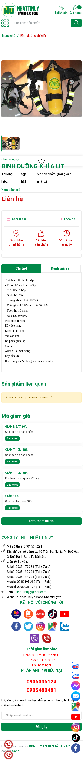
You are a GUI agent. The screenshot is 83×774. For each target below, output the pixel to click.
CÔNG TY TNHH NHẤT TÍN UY (49, 746)
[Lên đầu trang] (76, 758)
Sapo (15, 751)
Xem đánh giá (10, 189)
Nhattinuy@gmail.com (31, 592)
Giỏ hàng (76, 12)
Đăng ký (41, 727)
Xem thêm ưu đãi (41, 521)
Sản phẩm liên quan (23, 384)
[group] (41, 89)
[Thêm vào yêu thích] (41, 161)
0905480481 (41, 690)
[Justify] (76, 23)
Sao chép (12, 438)
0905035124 (41, 682)
